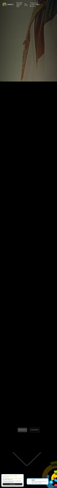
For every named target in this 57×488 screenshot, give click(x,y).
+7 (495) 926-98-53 (34, 4)
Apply (25, 3)
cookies (11, 478)
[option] (22, 430)
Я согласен (12, 484)
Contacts (26, 5)
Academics (18, 5)
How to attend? (19, 3)
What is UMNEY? (19, 2)
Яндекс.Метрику (18, 478)
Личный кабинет (34, 3)
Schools (17, 6)
